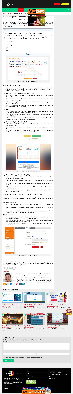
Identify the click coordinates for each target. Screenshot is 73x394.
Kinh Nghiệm (27, 9)
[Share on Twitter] (7, 268)
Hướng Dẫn (21, 9)
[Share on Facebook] (4, 268)
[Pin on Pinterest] (12, 268)
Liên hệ (27, 373)
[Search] (68, 10)
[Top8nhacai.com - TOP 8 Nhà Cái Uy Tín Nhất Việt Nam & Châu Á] (9, 4)
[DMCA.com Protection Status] (31, 381)
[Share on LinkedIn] (15, 268)
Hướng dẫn (10, 13)
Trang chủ (5, 13)
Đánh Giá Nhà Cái (13, 9)
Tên (4, 351)
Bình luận (5, 341)
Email (38, 351)
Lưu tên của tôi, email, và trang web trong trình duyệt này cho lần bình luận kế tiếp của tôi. (23, 357)
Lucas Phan (6, 271)
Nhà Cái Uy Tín (6, 9)
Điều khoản (28, 378)
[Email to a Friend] (10, 268)
